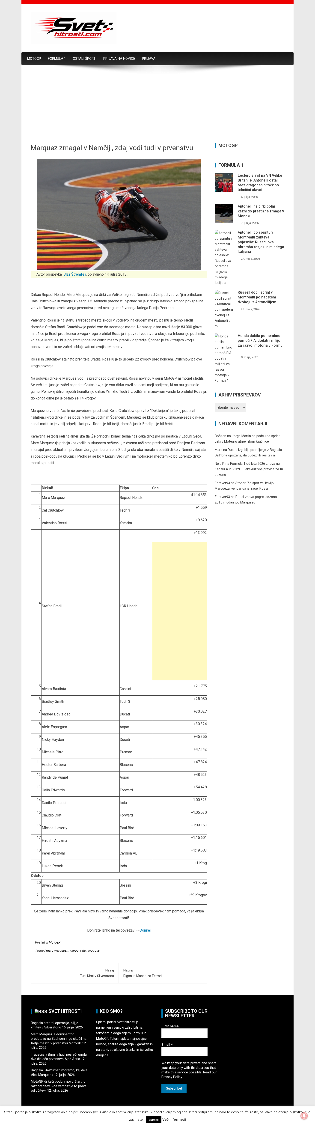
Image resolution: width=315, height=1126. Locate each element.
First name (170, 1026)
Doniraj (145, 930)
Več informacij (174, 1119)
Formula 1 (57, 59)
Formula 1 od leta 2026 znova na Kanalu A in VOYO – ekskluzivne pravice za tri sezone (249, 469)
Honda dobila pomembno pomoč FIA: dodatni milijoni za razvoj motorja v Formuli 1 (261, 343)
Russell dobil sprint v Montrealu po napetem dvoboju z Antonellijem (257, 297)
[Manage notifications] (304, 1116)
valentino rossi (90, 950)
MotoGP (34, 59)
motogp (73, 950)
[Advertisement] (157, 108)
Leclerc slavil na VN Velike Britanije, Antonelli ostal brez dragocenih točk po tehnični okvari (260, 182)
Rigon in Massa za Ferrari (142, 973)
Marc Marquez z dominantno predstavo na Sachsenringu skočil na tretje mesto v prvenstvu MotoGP (58, 1038)
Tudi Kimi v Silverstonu (97, 973)
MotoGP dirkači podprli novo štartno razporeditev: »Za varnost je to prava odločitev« (58, 1086)
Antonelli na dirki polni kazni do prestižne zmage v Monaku (261, 211)
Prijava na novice (119, 59)
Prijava (148, 59)
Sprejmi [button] (154, 1119)
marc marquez (56, 950)
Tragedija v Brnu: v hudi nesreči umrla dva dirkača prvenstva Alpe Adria (59, 1056)
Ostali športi (84, 59)
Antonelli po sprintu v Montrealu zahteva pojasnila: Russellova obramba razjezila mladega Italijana (261, 242)
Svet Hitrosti (65, 1011)
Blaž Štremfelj (74, 274)
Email (167, 1045)
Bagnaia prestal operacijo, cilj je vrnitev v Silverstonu (54, 1025)
